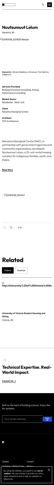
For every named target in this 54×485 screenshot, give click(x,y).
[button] (7, 169)
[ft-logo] (10, 442)
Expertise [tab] (21, 270)
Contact (30, 461)
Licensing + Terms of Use (13, 466)
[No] (49, 470)
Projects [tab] (7, 270)
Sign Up (47, 419)
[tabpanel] (27, 305)
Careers (5, 461)
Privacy (30, 466)
